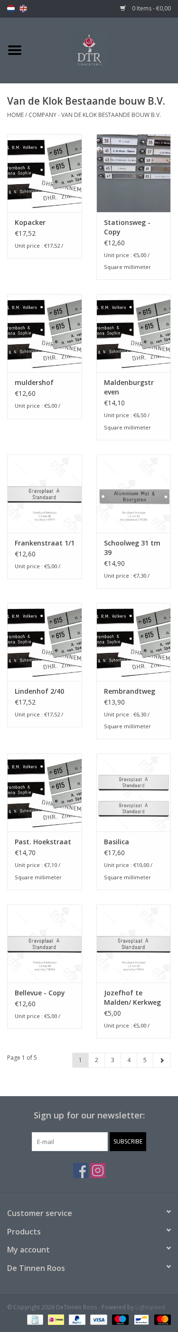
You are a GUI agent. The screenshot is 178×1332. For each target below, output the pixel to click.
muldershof (34, 382)
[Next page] (161, 1060)
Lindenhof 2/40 (39, 691)
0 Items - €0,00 (151, 8)
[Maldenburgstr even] (133, 333)
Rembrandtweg (129, 691)
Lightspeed (150, 1307)
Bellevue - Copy (40, 992)
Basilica (116, 841)
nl (11, 8)
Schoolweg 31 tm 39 (132, 547)
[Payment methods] (34, 1319)
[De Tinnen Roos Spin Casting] (104, 49)
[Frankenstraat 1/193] (44, 494)
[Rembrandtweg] (133, 642)
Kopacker (30, 222)
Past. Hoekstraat (43, 841)
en (23, 8)
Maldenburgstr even (129, 387)
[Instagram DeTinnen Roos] (97, 1170)
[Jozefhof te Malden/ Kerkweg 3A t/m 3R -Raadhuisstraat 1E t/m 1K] (133, 943)
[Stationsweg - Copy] (133, 173)
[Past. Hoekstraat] (44, 792)
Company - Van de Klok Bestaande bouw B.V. (94, 115)
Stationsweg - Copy (127, 227)
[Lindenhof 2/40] (44, 642)
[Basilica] (133, 792)
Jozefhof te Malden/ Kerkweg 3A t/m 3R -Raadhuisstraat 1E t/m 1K (132, 997)
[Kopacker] (44, 173)
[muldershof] (44, 333)
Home (15, 115)
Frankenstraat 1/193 (45, 542)
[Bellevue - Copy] (44, 943)
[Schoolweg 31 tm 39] (133, 494)
